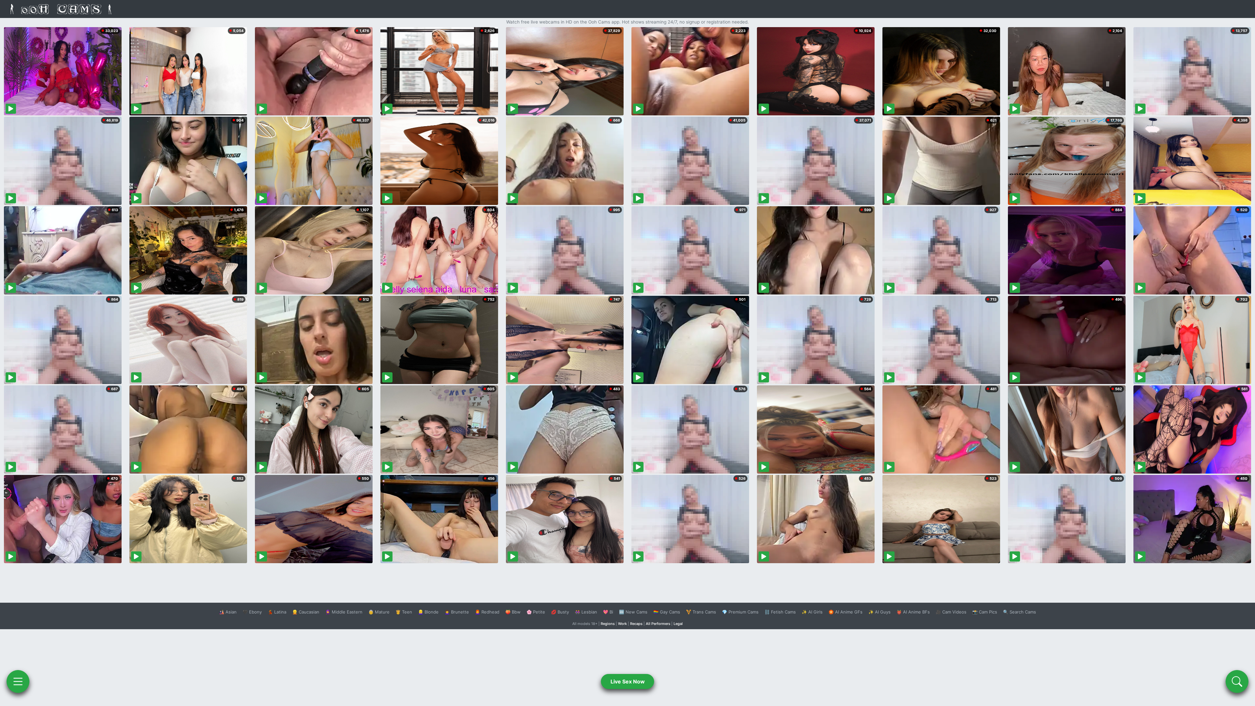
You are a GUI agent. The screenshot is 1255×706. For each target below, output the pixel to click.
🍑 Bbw (513, 611)
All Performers (658, 623)
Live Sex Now (628, 681)
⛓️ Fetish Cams (780, 611)
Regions (608, 623)
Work (622, 623)
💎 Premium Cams (740, 611)
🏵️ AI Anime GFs (845, 611)
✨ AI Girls (812, 611)
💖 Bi (608, 611)
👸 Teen (403, 611)
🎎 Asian (228, 611)
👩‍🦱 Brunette (456, 611)
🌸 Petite (536, 611)
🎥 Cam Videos (951, 611)
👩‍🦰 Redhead (487, 611)
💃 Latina (277, 611)
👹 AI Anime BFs (913, 611)
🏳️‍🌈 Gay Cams (666, 611)
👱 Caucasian (305, 611)
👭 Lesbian (586, 611)
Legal (678, 623)
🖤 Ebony (252, 611)
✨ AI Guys (879, 611)
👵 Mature (379, 611)
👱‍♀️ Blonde (428, 611)
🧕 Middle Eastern (343, 611)
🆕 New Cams (633, 611)
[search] (1237, 681)
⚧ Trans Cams (701, 611)
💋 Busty (560, 611)
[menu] (18, 681)
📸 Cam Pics (984, 611)
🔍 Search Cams (1019, 611)
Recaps (636, 623)
